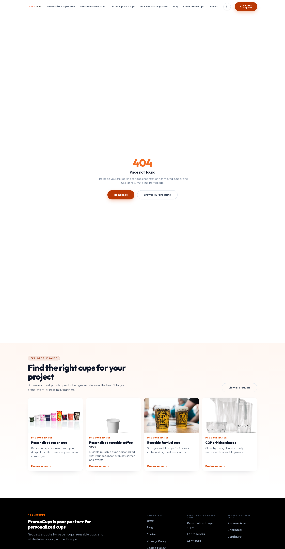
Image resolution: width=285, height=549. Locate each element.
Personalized (236, 523)
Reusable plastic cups (122, 6)
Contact (213, 6)
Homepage (121, 194)
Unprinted (234, 530)
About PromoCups (193, 6)
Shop (175, 6)
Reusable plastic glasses (154, 6)
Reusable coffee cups (92, 6)
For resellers (196, 534)
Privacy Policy (156, 541)
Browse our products (157, 194)
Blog (149, 527)
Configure (194, 540)
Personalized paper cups (61, 6)
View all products (239, 387)
